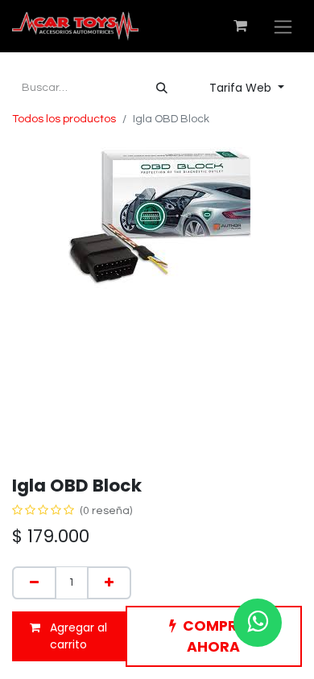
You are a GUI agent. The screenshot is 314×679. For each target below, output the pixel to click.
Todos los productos (64, 119)
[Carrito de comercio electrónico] (240, 25)
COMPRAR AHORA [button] (220, 636)
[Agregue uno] (109, 582)
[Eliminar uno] (34, 582)
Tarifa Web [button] (242, 88)
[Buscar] (161, 88)
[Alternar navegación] (283, 26)
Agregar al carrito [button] (77, 635)
